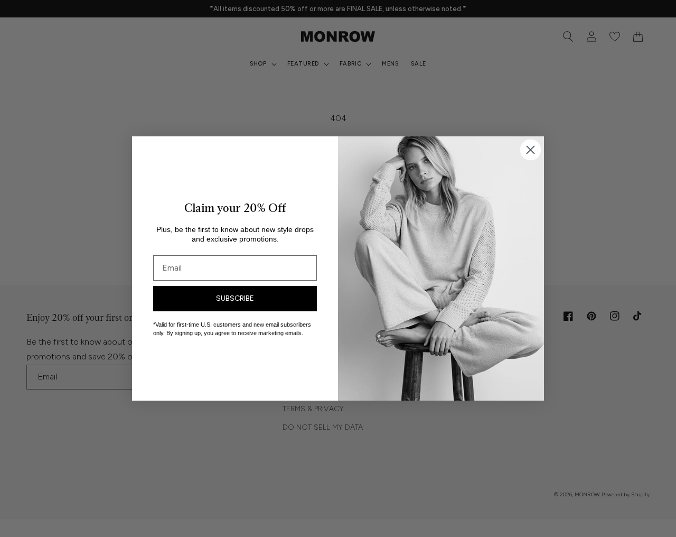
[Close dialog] (530, 150)
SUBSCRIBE (235, 298)
